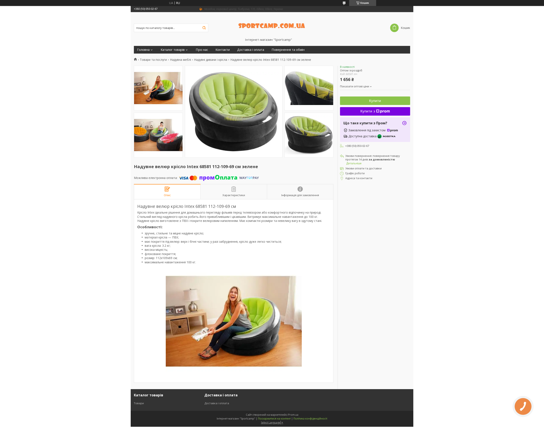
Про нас (202, 49)
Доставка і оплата (250, 49)
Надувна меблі (180, 60)
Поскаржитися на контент (274, 418)
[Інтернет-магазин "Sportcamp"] (272, 24)
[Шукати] (204, 28)
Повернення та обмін (288, 49)
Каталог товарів (173, 49)
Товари (139, 403)
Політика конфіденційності (310, 418)
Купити (375, 101)
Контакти (222, 49)
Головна (143, 49)
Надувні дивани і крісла (210, 60)
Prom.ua (293, 415)
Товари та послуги (153, 60)
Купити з (367, 111)
